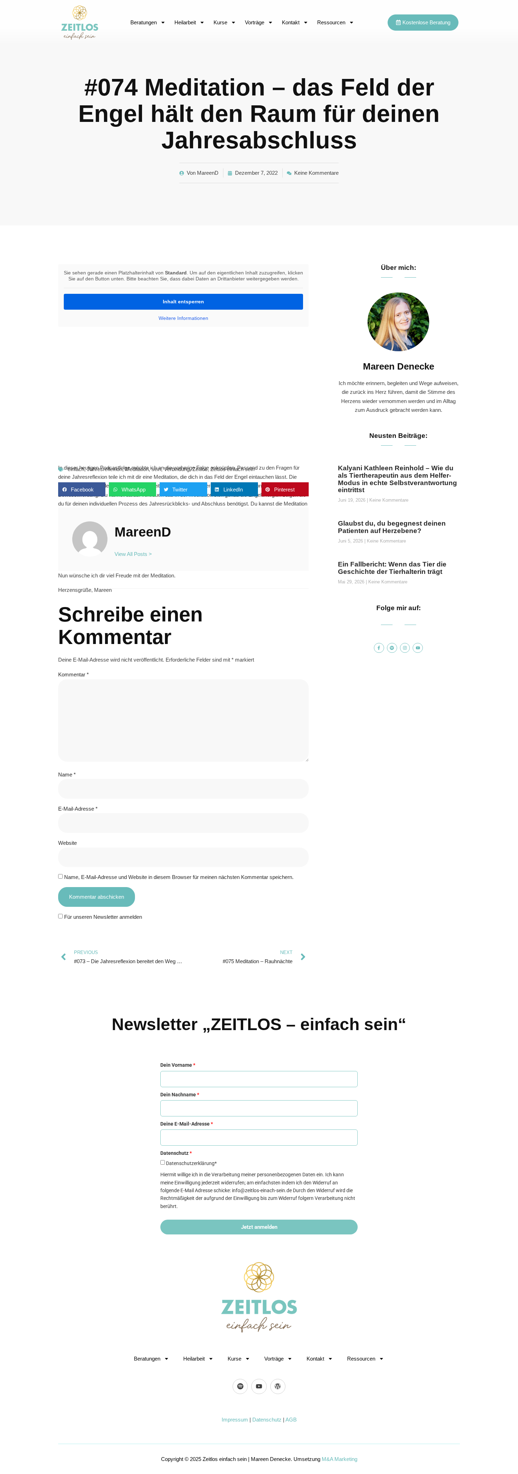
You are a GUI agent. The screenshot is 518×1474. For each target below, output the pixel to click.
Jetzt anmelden (259, 1227)
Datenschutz (267, 1420)
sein (156, 469)
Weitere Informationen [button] (183, 318)
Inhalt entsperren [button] (183, 301)
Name (67, 775)
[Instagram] (405, 648)
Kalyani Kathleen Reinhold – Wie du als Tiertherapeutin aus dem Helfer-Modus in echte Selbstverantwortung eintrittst (397, 479)
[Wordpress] (277, 1386)
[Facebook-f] (379, 648)
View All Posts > (133, 554)
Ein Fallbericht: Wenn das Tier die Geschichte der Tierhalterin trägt (392, 568)
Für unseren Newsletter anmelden (103, 917)
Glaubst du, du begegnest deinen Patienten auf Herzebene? (392, 527)
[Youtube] (418, 648)
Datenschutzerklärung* (191, 1163)
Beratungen (143, 22)
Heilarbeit (185, 22)
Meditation (137, 469)
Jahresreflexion (104, 469)
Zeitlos (200, 469)
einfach (76, 469)
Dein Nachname (179, 1094)
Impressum (235, 1420)
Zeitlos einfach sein (232, 469)
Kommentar (73, 674)
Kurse (220, 22)
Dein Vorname (177, 1065)
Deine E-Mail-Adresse (186, 1124)
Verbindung (177, 469)
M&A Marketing (339, 1459)
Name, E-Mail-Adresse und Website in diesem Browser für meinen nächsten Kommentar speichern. (179, 877)
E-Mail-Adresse (78, 809)
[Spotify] (392, 648)
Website (67, 843)
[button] (81, 489)
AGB (291, 1420)
